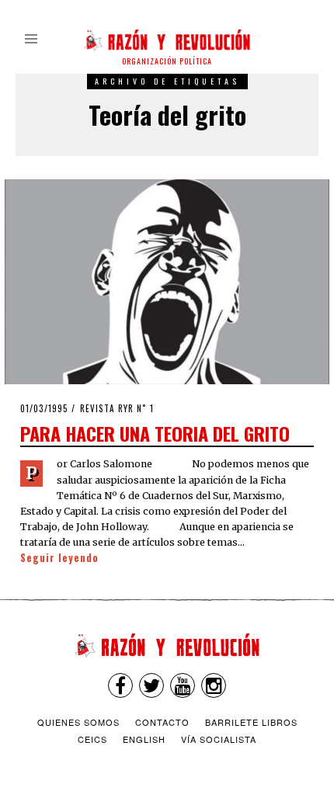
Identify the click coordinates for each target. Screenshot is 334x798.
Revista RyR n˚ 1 (117, 408)
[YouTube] (182, 685)
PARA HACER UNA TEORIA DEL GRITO (155, 433)
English (144, 739)
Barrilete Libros (251, 722)
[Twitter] (151, 685)
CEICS (92, 739)
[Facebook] (120, 685)
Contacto (162, 722)
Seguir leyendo (59, 557)
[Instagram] (213, 685)
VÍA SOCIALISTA (218, 739)
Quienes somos (78, 722)
